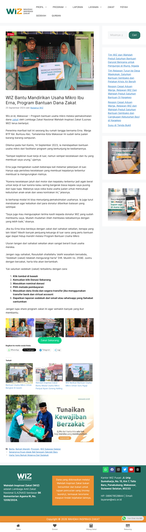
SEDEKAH (41, 15)
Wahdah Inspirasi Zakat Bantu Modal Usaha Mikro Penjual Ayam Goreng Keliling (49, 385)
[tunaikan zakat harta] (50, 441)
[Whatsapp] (106, 469)
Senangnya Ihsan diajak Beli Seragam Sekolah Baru (33, 452)
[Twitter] (125, 469)
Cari (134, 35)
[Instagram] (118, 469)
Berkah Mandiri (23, 449)
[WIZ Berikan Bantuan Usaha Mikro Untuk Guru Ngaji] (79, 372)
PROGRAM (58, 7)
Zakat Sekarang (50, 340)
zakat (15, 119)
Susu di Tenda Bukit (119, 125)
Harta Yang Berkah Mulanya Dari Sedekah (29, 455)
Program (35, 449)
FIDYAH (124, 7)
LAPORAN (78, 7)
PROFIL (39, 7)
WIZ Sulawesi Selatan (50, 449)
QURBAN (56, 15)
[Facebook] (112, 469)
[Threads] (138, 469)
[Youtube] (131, 469)
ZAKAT (111, 7)
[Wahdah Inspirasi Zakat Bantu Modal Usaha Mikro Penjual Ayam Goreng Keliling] (49, 372)
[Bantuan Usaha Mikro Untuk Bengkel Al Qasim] (19, 373)
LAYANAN (93, 7)
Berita (11, 449)
